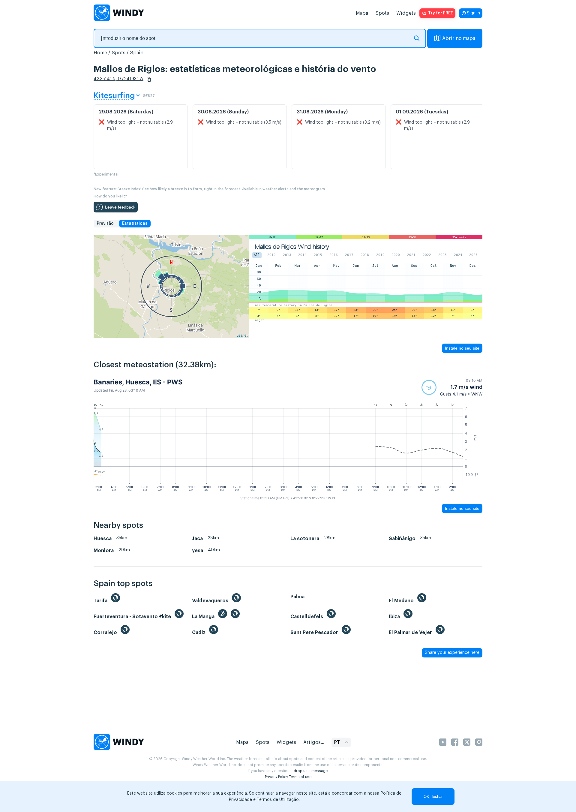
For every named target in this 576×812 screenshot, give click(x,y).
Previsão (105, 223)
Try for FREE (440, 13)
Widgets (406, 13)
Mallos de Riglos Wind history (292, 246)
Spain (136, 52)
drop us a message (311, 771)
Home (100, 52)
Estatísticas (135, 223)
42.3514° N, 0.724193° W (118, 79)
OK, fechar (433, 796)
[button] (149, 79)
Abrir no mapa (458, 38)
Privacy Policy (276, 777)
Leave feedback (120, 207)
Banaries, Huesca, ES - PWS (138, 382)
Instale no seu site (462, 348)
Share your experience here (452, 653)
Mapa (362, 13)
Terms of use (300, 777)
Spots (382, 13)
